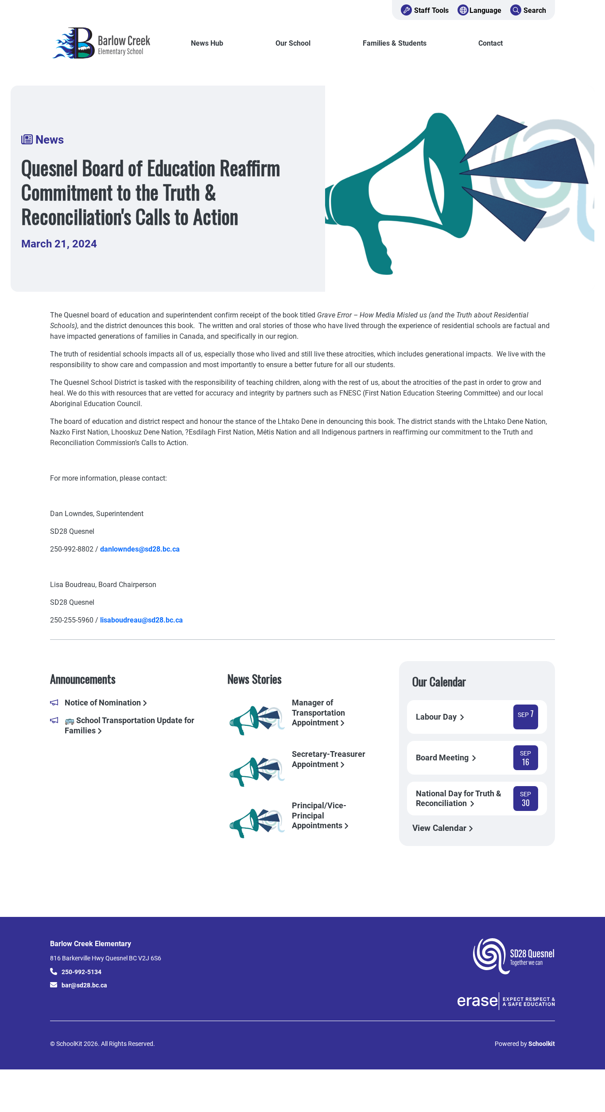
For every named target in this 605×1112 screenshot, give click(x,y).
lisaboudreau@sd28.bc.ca (141, 619)
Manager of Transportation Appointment (318, 712)
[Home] (110, 43)
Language (485, 10)
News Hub (207, 43)
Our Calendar (439, 681)
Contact (490, 43)
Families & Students (395, 43)
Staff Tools (431, 10)
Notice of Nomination (104, 702)
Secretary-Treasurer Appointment (328, 759)
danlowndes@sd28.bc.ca (140, 548)
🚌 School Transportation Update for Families (129, 725)
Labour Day (437, 717)
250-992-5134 (81, 971)
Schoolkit (541, 1043)
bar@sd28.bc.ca (84, 985)
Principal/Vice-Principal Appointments (319, 815)
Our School (292, 43)
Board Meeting (443, 757)
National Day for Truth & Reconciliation (458, 798)
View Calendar (440, 827)
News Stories (254, 678)
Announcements (83, 678)
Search (535, 10)
